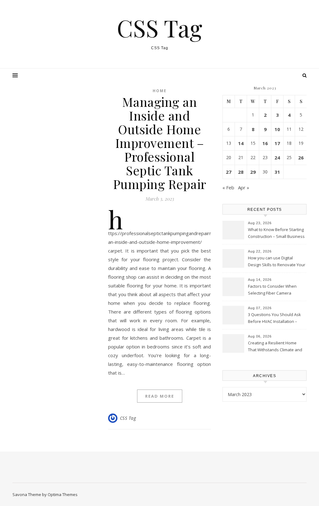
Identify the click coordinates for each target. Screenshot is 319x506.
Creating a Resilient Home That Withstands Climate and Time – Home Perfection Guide (276, 347)
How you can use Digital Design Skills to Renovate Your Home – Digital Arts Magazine (276, 262)
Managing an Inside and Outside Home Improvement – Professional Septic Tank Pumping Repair (159, 142)
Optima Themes (63, 494)
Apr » (243, 187)
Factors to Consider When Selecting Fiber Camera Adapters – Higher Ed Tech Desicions (273, 290)
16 (265, 143)
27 (228, 172)
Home (160, 90)
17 (277, 143)
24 (277, 157)
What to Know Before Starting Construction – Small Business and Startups (276, 233)
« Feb (228, 187)
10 (277, 129)
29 (253, 172)
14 (241, 143)
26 (301, 157)
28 (241, 172)
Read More (159, 396)
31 (277, 172)
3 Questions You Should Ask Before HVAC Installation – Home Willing (274, 318)
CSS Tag (159, 28)
